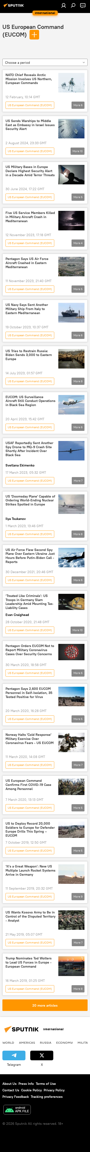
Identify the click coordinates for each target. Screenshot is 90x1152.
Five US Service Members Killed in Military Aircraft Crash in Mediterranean (30, 217)
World (8, 1042)
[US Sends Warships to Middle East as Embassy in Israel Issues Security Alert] (71, 128)
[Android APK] (17, 1110)
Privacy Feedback (15, 1096)
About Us (9, 1083)
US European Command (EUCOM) (30, 105)
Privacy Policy (54, 1090)
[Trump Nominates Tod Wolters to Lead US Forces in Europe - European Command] (71, 966)
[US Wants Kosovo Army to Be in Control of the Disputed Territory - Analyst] (71, 920)
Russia (45, 1042)
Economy (64, 1042)
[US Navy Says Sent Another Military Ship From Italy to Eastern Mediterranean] (71, 312)
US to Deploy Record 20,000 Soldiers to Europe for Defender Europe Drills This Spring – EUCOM (30, 830)
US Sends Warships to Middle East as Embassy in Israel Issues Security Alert (30, 125)
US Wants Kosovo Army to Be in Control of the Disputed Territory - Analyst (30, 916)
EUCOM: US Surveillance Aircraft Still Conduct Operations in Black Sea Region (30, 401)
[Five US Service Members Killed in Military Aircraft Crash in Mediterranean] (71, 220)
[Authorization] (63, 5)
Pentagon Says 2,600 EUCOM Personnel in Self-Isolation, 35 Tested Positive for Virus (29, 693)
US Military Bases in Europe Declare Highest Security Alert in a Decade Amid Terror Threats (30, 171)
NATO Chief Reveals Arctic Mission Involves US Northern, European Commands (29, 79)
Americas (27, 1042)
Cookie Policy (31, 1090)
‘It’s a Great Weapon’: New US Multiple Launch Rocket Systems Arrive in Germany (30, 870)
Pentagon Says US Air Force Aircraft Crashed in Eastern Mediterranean (27, 263)
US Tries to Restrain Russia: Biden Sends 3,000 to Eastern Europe (29, 355)
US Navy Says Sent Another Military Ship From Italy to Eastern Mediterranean (27, 309)
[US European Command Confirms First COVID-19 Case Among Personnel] (71, 787)
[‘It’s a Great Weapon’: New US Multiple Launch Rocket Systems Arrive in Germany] (71, 874)
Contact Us (10, 1090)
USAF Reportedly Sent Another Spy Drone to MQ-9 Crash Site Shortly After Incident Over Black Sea (29, 449)
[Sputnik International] (14, 7)
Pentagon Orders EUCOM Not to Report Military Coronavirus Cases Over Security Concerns (30, 650)
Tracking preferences (47, 1096)
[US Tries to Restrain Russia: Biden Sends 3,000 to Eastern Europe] (71, 359)
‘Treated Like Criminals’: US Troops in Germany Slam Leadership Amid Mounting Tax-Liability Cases (30, 602)
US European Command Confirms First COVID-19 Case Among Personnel (28, 785)
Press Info (26, 1083)
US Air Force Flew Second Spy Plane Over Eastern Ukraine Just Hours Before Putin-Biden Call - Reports (30, 556)
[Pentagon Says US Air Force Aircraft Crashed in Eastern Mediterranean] (71, 266)
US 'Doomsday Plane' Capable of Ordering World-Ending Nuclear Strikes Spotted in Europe (30, 500)
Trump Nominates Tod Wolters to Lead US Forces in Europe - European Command (29, 962)
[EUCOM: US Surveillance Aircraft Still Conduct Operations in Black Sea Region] (71, 404)
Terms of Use (46, 1083)
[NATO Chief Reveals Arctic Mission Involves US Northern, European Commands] (71, 82)
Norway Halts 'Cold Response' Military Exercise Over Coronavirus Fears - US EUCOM (30, 739)
